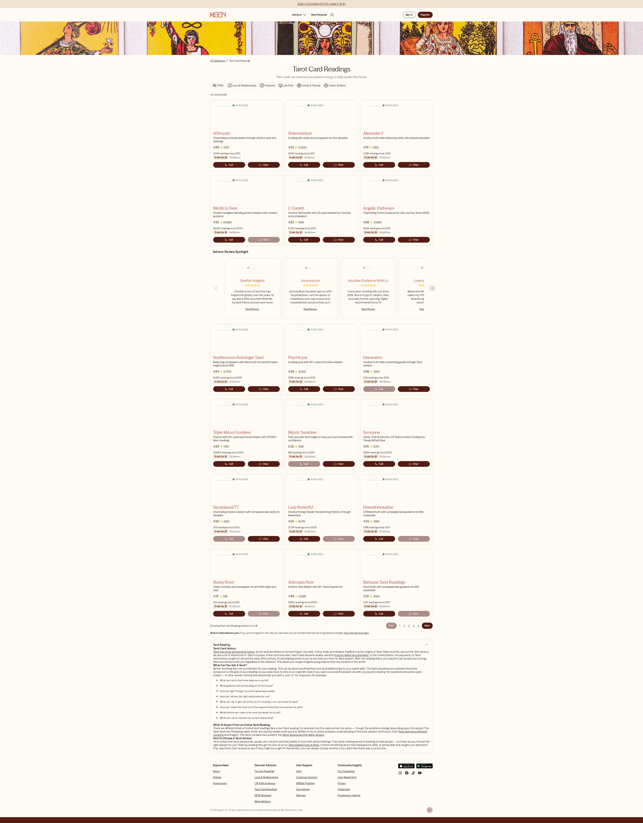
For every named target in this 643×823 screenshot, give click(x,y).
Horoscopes (220, 783)
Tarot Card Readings (266, 789)
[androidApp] (424, 767)
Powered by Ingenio (349, 795)
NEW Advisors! (263, 795)
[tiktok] (413, 774)
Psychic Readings (264, 771)
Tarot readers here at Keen (303, 745)
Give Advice (303, 789)
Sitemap (301, 795)
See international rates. (356, 633)
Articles (217, 777)
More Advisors (263, 801)
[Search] (332, 15)
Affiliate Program (305, 783)
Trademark (344, 789)
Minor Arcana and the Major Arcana (303, 735)
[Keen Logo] (218, 14)
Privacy (342, 783)
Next (427, 625)
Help (298, 771)
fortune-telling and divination (351, 655)
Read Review (252, 309)
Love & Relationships (266, 777)
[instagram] (400, 774)
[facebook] (407, 774)
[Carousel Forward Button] (432, 288)
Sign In (409, 14)
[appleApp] (406, 767)
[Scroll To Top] (430, 810)
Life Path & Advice (265, 783)
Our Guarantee (346, 771)
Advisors (297, 14)
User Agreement (347, 777)
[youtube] (420, 774)
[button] (426, 645)
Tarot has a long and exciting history (234, 651)
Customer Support (306, 777)
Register (425, 14)
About (216, 771)
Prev (391, 625)
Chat (265, 164)
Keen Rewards (319, 14)
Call (231, 164)
